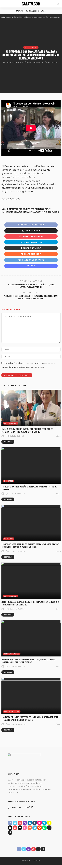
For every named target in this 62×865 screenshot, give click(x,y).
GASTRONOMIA (7, 211)
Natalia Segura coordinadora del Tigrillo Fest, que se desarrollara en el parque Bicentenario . (27, 430)
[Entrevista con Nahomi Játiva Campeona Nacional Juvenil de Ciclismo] (31, 465)
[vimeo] (34, 827)
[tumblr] (34, 823)
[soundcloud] (30, 827)
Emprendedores (11, 654)
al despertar (12, 209)
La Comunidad (31, 47)
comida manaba (37, 209)
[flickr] (39, 823)
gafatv (47, 209)
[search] (58, 3)
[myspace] (10, 827)
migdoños (18, 211)
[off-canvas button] (4, 3)
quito (44, 211)
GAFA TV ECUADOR (14, 62)
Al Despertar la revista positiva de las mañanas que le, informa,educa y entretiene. (31, 286)
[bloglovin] (20, 827)
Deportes (8, 481)
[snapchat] (49, 823)
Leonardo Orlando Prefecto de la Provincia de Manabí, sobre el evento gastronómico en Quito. (30, 718)
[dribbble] (25, 827)
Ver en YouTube (10, 198)
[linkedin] (30, 823)
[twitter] (15, 823)
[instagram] (25, 823)
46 (59, 551)
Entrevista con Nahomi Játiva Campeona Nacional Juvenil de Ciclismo (29, 488)
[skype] (44, 823)
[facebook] (10, 823)
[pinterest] (20, 823)
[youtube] (15, 827)
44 (59, 609)
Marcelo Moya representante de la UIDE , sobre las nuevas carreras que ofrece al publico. (29, 661)
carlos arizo (24, 209)
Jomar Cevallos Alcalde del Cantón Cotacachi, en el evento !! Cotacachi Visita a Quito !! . (30, 603)
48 (59, 724)
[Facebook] (10, 832)
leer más (8, 442)
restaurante (53, 211)
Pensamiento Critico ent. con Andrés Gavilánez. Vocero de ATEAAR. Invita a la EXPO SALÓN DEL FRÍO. (31, 297)
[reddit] (39, 827)
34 (59, 436)
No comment (53, 62)
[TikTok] (49, 827)
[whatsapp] (44, 827)
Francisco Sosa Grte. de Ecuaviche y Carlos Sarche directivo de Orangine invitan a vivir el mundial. (30, 545)
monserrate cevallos (32, 211)
